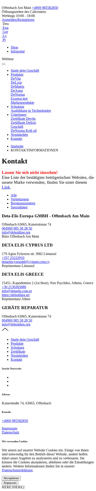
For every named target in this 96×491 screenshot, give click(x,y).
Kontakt (16, 139)
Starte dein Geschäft (25, 70)
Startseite (17, 146)
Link (6, 187)
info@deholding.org (16, 232)
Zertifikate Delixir (23, 122)
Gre (5, 32)
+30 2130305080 (14, 287)
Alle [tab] (14, 195)
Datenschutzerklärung (17, 470)
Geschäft (17, 126)
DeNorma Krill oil (24, 130)
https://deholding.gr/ (16, 295)
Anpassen (10, 483)
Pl (4, 40)
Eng (5, 28)
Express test (19, 98)
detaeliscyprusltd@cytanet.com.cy (26, 262)
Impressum (9, 428)
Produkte (17, 74)
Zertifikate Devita (23, 118)
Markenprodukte (22, 102)
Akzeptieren (11, 478)
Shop (14, 47)
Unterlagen (18, 114)
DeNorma (18, 94)
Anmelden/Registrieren (18, 20)
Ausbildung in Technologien (31, 110)
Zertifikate (18, 351)
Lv (4, 36)
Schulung (17, 106)
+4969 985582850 (45, 8)
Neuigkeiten (19, 135)
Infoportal (18, 51)
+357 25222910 (13, 258)
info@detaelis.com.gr (17, 291)
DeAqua (17, 90)
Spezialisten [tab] (19, 207)
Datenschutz (10, 432)
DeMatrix (17, 86)
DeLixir (16, 82)
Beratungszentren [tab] (23, 203)
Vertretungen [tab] (20, 199)
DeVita (16, 78)
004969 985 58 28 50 (17, 228)
